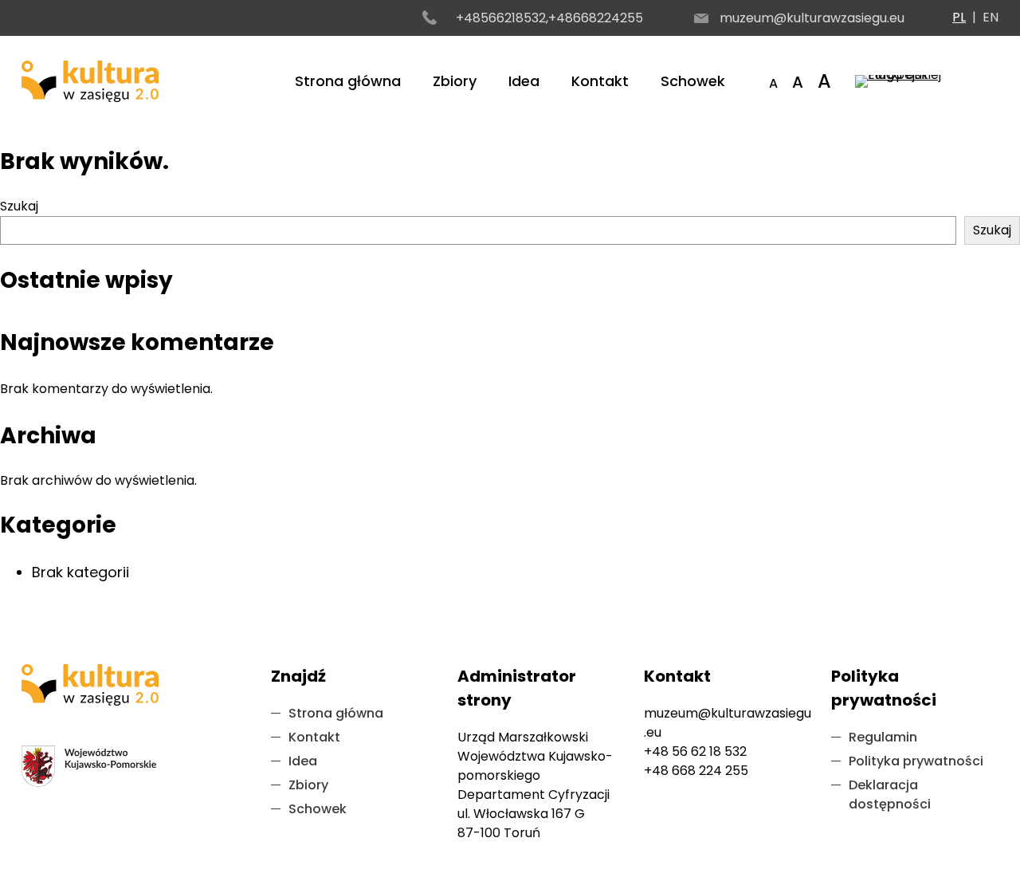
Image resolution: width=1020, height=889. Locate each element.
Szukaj (19, 206)
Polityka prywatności (916, 761)
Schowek (693, 81)
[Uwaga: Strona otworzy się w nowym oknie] (927, 81)
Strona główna (348, 81)
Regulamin (883, 737)
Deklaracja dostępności (890, 794)
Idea (523, 81)
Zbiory (455, 81)
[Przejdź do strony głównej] (90, 81)
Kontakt (600, 81)
